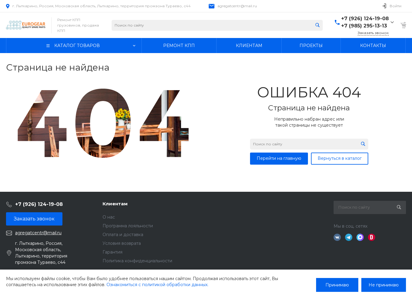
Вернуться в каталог (340, 158)
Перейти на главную (279, 158)
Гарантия (112, 252)
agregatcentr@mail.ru (237, 6)
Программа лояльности (128, 226)
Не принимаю (384, 285)
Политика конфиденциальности (137, 261)
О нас (109, 217)
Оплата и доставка (123, 234)
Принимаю (337, 285)
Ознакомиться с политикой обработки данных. (157, 284)
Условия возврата (122, 243)
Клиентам (115, 204)
